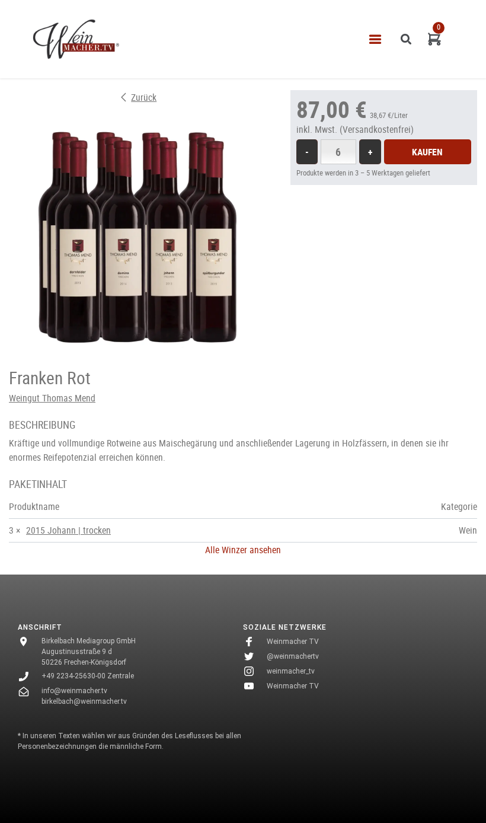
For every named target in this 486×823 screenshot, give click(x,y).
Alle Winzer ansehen (243, 549)
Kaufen (427, 151)
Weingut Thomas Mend (52, 397)
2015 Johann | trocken (68, 530)
